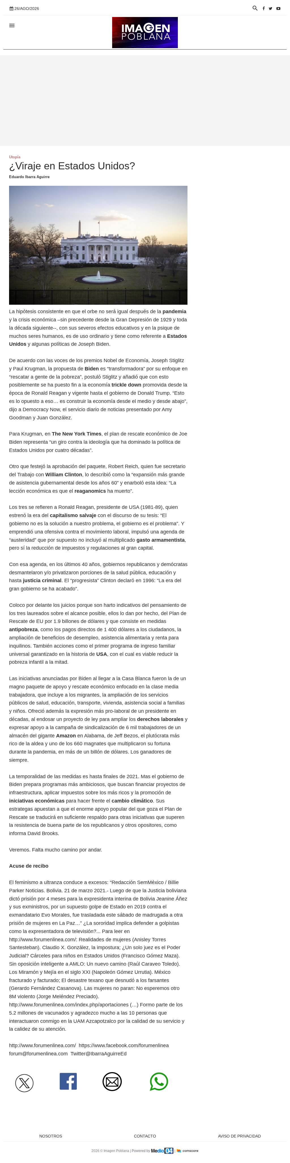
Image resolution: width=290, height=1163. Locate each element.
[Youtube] (278, 8)
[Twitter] (270, 8)
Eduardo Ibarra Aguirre (29, 177)
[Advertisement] (145, 100)
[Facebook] (264, 8)
